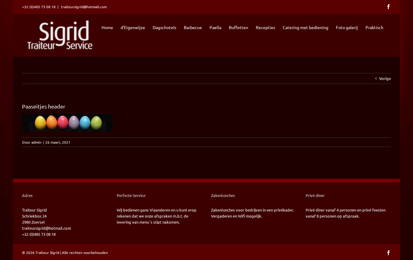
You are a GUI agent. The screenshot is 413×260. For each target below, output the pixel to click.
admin (36, 142)
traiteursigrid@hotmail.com (83, 6)
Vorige (385, 78)
